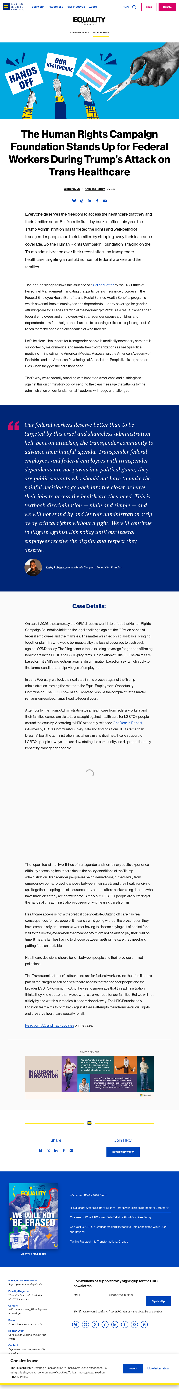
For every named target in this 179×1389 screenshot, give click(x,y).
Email (84, 1295)
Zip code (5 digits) (124, 1295)
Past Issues (101, 32)
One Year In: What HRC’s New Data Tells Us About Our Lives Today (110, 1217)
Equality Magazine (18, 1291)
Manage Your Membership (23, 1280)
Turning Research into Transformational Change (99, 1241)
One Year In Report (127, 723)
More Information (158, 1368)
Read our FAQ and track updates (49, 1025)
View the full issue (33, 1254)
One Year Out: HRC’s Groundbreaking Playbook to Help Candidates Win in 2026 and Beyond (118, 1229)
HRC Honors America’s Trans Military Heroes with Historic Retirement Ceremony (119, 1208)
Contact (13, 1345)
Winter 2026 (72, 188)
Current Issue (79, 32)
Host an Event (16, 1330)
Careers (13, 1305)
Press (11, 1320)
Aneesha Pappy (95, 188)
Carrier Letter (103, 285)
